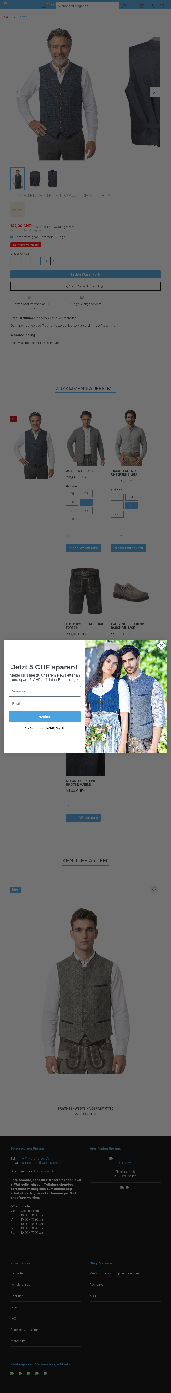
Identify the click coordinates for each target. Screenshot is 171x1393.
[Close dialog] (161, 645)
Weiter (45, 717)
